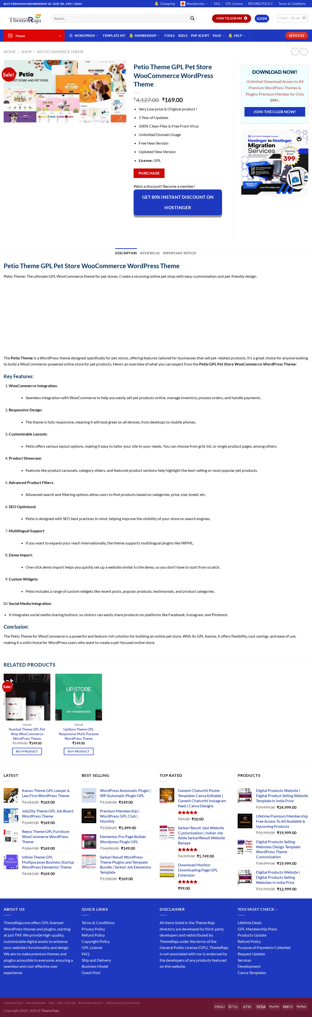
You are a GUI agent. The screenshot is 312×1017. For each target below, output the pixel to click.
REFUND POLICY (260, 4)
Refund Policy (93, 935)
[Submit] (192, 18)
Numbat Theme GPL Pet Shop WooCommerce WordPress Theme (27, 733)
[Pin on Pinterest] (173, 224)
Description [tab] (126, 253)
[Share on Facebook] (138, 224)
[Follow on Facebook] (8, 985)
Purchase (149, 173)
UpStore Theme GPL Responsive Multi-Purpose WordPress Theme (79, 733)
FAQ (217, 4)
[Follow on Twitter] (26, 985)
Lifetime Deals (250, 922)
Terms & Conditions (292, 4)
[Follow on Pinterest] (43, 985)
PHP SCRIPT (200, 36)
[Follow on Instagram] (17, 985)
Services (244, 960)
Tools (169, 36)
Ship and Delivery (96, 960)
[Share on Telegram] (200, 224)
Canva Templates (252, 972)
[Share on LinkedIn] (182, 224)
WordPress (85, 36)
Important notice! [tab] (180, 253)
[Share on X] (147, 224)
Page (217, 36)
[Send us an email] (34, 985)
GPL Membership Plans (257, 929)
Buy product (27, 751)
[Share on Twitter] (156, 224)
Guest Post (91, 972)
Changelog (167, 4)
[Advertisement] (150, 319)
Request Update (251, 953)
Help (238, 36)
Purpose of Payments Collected (264, 947)
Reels (182, 36)
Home (10, 51)
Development (249, 966)
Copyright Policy (96, 941)
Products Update (252, 935)
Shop (26, 51)
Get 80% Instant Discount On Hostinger (178, 202)
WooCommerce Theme (60, 51)
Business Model (95, 966)
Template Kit (114, 36)
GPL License (234, 4)
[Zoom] (10, 116)
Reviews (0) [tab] (150, 253)
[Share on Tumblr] (191, 224)
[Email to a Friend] (164, 224)
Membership (195, 4)
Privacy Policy (93, 929)
